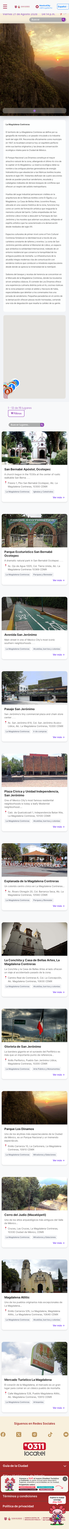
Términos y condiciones (20, 1496)
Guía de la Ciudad (15, 1466)
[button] (7, 391)
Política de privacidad (18, 1506)
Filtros (16, 413)
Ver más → (59, 497)
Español (62, 6)
